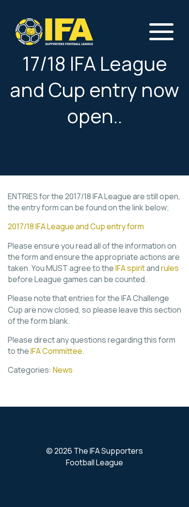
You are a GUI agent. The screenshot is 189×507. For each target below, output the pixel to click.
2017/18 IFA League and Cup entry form (76, 226)
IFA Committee (56, 351)
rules (170, 268)
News (63, 369)
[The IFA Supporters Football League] (54, 32)
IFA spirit (130, 268)
